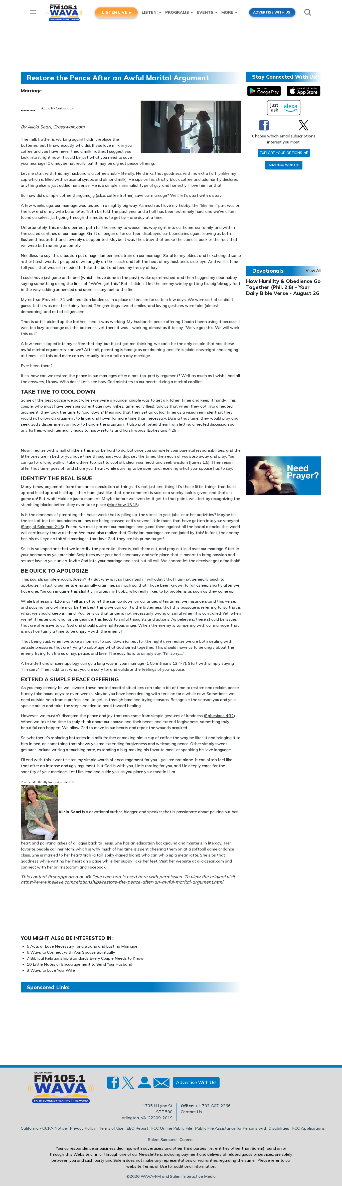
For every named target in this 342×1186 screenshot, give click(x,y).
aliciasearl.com (210, 861)
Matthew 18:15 (123, 504)
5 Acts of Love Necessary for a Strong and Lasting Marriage (82, 946)
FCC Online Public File (171, 1128)
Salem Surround (162, 1139)
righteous (116, 625)
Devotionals (268, 270)
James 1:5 (199, 462)
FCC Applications (308, 1128)
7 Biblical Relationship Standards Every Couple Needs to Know (85, 958)
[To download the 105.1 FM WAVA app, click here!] (264, 91)
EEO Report (137, 1128)
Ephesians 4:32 (219, 715)
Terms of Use (111, 1128)
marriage (38, 163)
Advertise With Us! (283, 165)
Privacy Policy (83, 1128)
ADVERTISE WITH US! (272, 12)
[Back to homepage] (58, 1089)
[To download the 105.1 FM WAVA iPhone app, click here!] (303, 91)
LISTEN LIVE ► (117, 12)
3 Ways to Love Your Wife (51, 970)
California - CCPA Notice (44, 1128)
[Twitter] (303, 125)
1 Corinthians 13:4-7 (165, 663)
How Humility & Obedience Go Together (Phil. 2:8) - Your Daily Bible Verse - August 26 (283, 287)
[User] (144, 1085)
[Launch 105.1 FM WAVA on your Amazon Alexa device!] (284, 107)
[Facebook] (264, 125)
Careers (187, 1139)
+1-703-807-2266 (213, 1105)
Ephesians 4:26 (47, 601)
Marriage (31, 91)
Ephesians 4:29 (162, 430)
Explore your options (281, 152)
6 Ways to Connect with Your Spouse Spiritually (71, 952)
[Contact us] (159, 1084)
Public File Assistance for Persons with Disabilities (242, 1128)
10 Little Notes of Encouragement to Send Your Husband (79, 964)
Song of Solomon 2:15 (42, 526)
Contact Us (191, 1111)
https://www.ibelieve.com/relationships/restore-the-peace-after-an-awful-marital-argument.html (122, 882)
